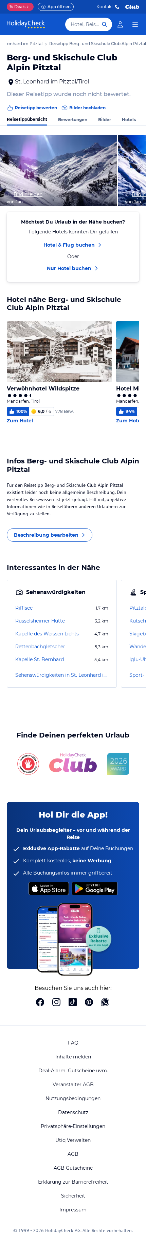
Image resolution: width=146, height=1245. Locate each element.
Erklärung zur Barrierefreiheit (73, 1182)
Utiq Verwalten (73, 1140)
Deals (17, 6)
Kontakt (104, 6)
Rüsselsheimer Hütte (40, 621)
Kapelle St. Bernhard (39, 659)
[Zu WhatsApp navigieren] (105, 1003)
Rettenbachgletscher (40, 647)
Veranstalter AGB (73, 1084)
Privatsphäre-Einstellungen (73, 1126)
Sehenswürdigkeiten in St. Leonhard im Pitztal (61, 675)
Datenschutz (73, 1112)
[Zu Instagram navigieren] (56, 1003)
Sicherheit (73, 1196)
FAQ (73, 1043)
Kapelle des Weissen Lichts (47, 634)
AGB (73, 1154)
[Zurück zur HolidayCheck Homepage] (26, 24)
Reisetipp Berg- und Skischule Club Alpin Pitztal (97, 43)
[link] (120, 24)
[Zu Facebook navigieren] (40, 1003)
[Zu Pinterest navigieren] (89, 1003)
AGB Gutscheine (73, 1168)
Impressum (73, 1210)
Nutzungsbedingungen (73, 1098)
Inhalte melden (73, 1057)
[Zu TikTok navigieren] (72, 1003)
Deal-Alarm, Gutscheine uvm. (73, 1071)
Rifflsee (24, 608)
